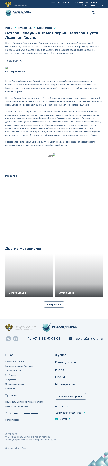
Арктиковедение (13, 370)
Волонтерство (12, 419)
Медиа (60, 377)
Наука (59, 369)
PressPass (21, 448)
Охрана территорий (14, 383)
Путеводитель (25, 27)
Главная (8, 27)
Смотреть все (54, 304)
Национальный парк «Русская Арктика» (24, 401)
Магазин (59, 406)
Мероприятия (65, 384)
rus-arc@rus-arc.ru (89, 338)
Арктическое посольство (68, 412)
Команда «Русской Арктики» (19, 366)
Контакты (10, 388)
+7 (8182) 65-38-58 (94, 5)
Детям (63, 418)
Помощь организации (21, 413)
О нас (9, 355)
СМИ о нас (10, 374)
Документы (10, 379)
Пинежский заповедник (16, 406)
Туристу (11, 395)
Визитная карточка (14, 361)
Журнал (60, 355)
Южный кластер (44, 27)
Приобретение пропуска (70, 396)
